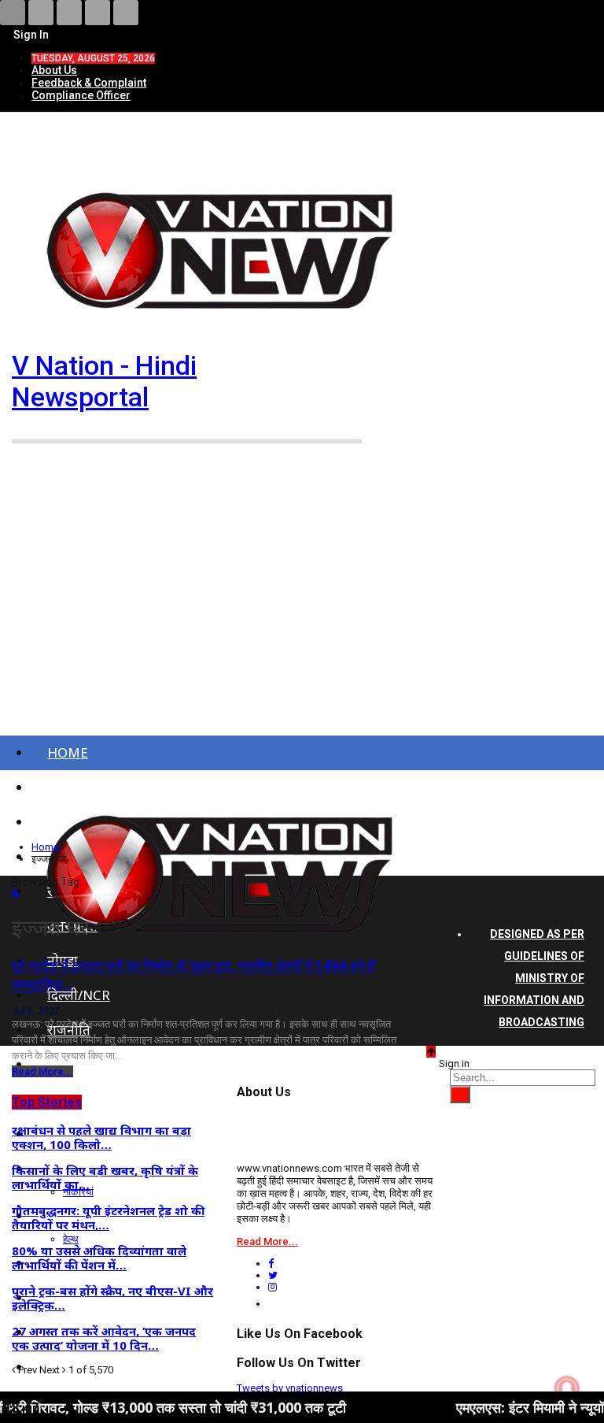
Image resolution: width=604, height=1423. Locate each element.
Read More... (42, 1071)
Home (67, 752)
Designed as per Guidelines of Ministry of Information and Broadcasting (534, 978)
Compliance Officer (81, 95)
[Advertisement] (302, 599)
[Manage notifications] (567, 1388)
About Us (54, 70)
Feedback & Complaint (88, 82)
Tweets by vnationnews (290, 1388)
